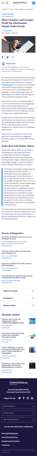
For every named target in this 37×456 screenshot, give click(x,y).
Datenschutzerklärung (10, 437)
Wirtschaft (10, 14)
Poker (21, 241)
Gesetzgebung (10, 241)
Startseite (5, 9)
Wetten (15, 243)
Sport (11, 243)
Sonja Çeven (8, 31)
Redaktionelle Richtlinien (11, 441)
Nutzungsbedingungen (10, 433)
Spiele (25, 241)
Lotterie (16, 241)
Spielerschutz (5, 243)
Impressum (6, 445)
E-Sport (4, 268)
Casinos (11, 9)
